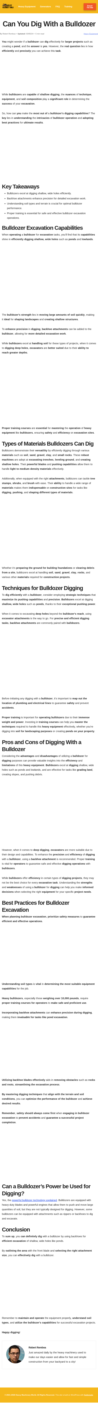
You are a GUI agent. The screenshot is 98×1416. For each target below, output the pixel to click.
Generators (45, 6)
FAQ (58, 6)
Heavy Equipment (26, 6)
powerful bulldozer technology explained (34, 1200)
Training (68, 6)
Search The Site (90, 7)
